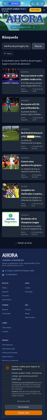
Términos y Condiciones (10, 360)
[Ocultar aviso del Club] (44, 10)
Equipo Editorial (7, 357)
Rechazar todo (23, 401)
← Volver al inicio (23, 242)
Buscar (38, 46)
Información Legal (8, 349)
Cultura (27, 288)
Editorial (5, 310)
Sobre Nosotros (7, 345)
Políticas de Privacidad (9, 353)
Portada (28, 310)
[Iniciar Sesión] (37, 3)
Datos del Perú (30, 317)
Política (4, 288)
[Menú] (42, 3)
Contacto (5, 331)
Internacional (6, 300)
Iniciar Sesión (6, 327)
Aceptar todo (23, 412)
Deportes (5, 292)
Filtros (9, 53)
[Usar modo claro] (33, 3)
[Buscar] (5, 3)
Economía (5, 296)
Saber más (16, 379)
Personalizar (23, 407)
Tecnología (28, 292)
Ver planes (35, 10)
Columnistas (6, 313)
